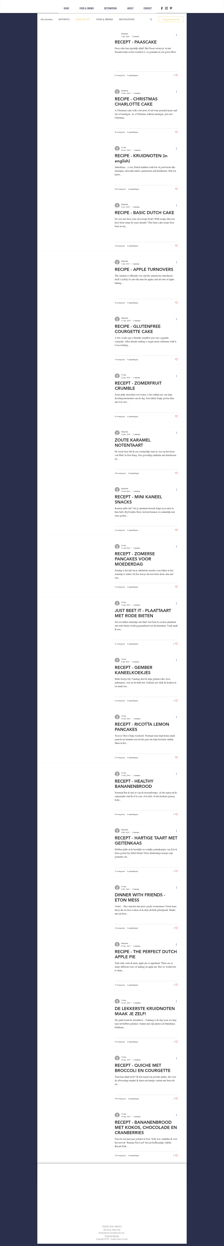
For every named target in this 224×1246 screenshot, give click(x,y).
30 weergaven (120, 245)
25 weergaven (120, 757)
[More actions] (177, 34)
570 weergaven (120, 1098)
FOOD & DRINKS (104, 19)
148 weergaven (120, 1155)
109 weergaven (120, 473)
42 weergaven (120, 700)
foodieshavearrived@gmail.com (111, 1232)
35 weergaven (120, 359)
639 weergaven (120, 189)
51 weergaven (120, 644)
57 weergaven (120, 871)
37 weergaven (120, 985)
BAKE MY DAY (83, 19)
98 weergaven (120, 132)
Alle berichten (46, 19)
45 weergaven (120, 416)
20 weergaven (120, 302)
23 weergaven (120, 587)
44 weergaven (120, 1041)
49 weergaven (120, 814)
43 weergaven (120, 530)
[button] (151, 19)
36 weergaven (120, 928)
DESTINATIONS (127, 19)
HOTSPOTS (64, 19)
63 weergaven (120, 75)
